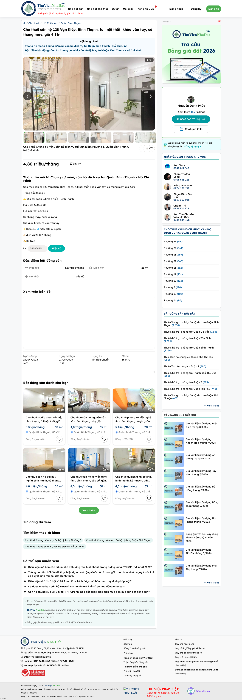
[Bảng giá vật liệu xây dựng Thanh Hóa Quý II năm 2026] (174, 538)
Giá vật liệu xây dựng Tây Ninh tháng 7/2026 (201, 472)
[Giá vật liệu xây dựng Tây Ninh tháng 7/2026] (174, 475)
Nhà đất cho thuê (97, 8)
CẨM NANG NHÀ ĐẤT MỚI (180, 415)
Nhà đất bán (75, 8)
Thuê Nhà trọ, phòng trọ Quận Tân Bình (187, 340)
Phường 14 (173, 300)
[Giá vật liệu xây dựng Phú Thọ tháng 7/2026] (174, 570)
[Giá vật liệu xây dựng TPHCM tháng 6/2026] (174, 554)
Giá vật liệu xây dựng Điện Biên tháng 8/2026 (201, 425)
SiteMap (127, 644)
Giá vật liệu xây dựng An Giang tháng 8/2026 (200, 456)
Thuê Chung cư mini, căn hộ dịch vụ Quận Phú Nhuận (191, 397)
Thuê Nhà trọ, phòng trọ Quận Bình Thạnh (189, 349)
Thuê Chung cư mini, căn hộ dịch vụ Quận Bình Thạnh (191, 324)
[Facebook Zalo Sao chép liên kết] (142, 148)
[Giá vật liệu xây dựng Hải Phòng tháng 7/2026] (174, 523)
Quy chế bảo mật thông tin (188, 652)
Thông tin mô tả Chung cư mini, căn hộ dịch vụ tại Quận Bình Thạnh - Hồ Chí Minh (76, 46)
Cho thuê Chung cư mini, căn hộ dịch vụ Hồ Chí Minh (54, 546)
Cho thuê (33, 23)
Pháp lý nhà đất (131, 671)
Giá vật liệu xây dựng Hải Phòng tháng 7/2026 (201, 520)
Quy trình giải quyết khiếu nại (190, 648)
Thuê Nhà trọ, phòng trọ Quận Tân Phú (190, 388)
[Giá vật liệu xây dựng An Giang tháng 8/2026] (174, 459)
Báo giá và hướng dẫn (134, 648)
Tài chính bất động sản (135, 666)
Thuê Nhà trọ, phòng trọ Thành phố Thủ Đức (190, 374)
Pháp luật (128, 653)
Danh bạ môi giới (132, 675)
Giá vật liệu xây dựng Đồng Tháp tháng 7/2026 (202, 504)
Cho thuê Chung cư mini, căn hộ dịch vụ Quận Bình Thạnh (118, 540)
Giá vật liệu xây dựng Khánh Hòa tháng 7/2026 (201, 441)
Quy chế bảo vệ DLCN (186, 657)
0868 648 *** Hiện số (192, 119)
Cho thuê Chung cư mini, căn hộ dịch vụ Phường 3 (53, 540)
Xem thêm (89, 510)
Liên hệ (178, 639)
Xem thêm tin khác (191, 112)
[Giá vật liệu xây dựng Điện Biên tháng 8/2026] (174, 428)
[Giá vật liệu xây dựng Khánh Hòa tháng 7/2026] (174, 444)
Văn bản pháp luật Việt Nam (138, 658)
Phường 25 (173, 241)
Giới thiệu (128, 639)
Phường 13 (173, 254)
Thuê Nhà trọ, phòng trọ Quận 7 (186, 382)
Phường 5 (173, 287)
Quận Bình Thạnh (71, 23)
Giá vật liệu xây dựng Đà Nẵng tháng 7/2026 (200, 488)
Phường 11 (173, 267)
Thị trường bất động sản (135, 662)
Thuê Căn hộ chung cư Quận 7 (185, 366)
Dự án (115, 8)
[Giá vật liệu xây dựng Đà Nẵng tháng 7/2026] (174, 491)
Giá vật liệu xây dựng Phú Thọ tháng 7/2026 (201, 567)
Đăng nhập (176, 8)
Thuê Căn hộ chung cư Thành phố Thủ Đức (188, 358)
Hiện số (56, 248)
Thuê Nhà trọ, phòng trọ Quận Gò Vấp (191, 331)
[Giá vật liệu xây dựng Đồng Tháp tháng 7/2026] (174, 507)
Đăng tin (213, 8)
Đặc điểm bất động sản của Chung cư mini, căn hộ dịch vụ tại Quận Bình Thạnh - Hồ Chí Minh (83, 50)
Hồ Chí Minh (50, 23)
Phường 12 (173, 280)
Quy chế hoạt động (184, 644)
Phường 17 (173, 274)
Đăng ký (196, 8)
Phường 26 (173, 248)
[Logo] (28, 9)
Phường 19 (173, 293)
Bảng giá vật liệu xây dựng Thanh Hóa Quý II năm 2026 (202, 537)
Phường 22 (173, 261)
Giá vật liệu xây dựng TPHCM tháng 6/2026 (199, 551)
